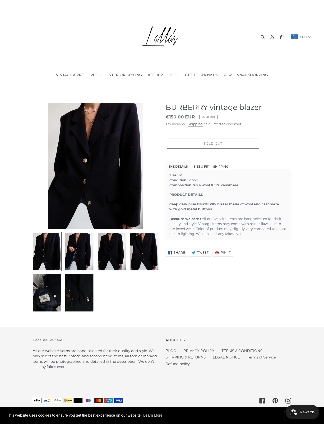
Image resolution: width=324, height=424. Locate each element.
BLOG (171, 351)
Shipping (195, 124)
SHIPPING (220, 166)
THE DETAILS (178, 166)
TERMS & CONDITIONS (242, 351)
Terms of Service (261, 357)
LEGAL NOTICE (226, 357)
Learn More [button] (152, 415)
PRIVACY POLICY (198, 351)
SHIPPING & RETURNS (186, 357)
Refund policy (178, 364)
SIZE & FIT (201, 166)
